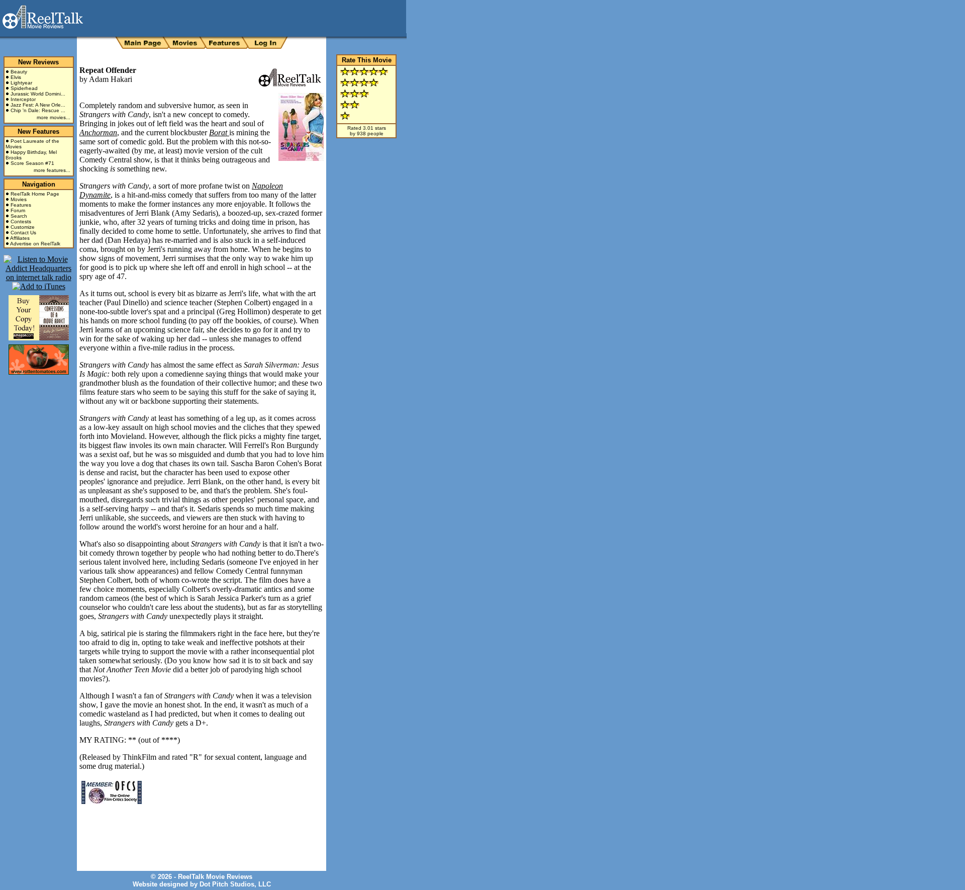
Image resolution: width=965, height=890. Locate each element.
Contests (21, 221)
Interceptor (23, 99)
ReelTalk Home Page (35, 194)
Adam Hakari (110, 79)
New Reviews (38, 62)
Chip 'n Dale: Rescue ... (38, 110)
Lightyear (21, 82)
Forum (18, 210)
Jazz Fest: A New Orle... (38, 105)
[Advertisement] (197, 830)
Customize (23, 227)
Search (19, 216)
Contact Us (23, 232)
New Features (38, 131)
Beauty (19, 71)
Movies (19, 199)
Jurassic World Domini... (38, 94)
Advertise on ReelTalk (35, 243)
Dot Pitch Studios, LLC (235, 884)
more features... (52, 170)
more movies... (53, 117)
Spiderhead (24, 88)
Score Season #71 (32, 163)
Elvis (16, 77)
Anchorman (98, 132)
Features (21, 205)
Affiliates (20, 238)
